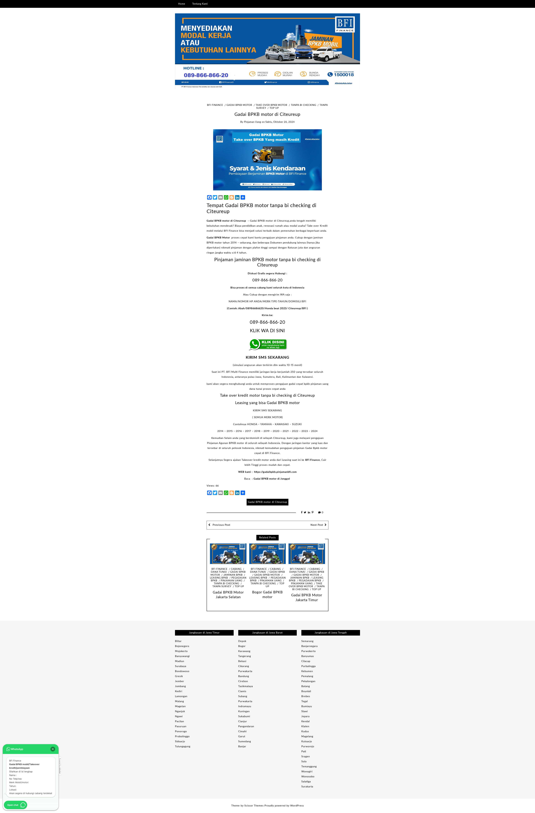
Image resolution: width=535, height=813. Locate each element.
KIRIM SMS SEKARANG (267, 357)
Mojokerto (181, 651)
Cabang (236, 569)
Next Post (317, 525)
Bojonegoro (182, 646)
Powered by (60, 766)
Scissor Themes (254, 806)
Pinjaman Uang (231, 581)
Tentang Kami (200, 4)
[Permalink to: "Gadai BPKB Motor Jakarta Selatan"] (228, 553)
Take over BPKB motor (271, 105)
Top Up (274, 108)
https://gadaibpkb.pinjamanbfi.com (275, 472)
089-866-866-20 (267, 280)
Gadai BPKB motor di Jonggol (272, 479)
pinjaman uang (252, 122)
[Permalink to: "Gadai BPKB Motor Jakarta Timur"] (307, 553)
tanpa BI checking (303, 105)
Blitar (178, 641)
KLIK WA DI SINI (267, 331)
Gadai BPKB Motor (218, 238)
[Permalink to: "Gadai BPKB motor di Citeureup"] (267, 160)
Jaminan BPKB (232, 575)
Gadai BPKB (277, 572)
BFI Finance (215, 105)
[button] (52, 749)
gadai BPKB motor (239, 105)
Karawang (244, 651)
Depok (242, 641)
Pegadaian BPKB (310, 581)
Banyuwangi (182, 656)
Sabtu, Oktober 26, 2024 (280, 122)
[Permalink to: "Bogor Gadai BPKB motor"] (267, 553)
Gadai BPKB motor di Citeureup (226, 221)
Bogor (242, 646)
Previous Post (221, 525)
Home (181, 4)
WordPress (297, 806)
